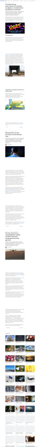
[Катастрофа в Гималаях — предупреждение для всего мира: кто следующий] (20, 350)
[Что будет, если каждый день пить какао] (30, 340)
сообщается (16, 171)
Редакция (19, 446)
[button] (15, 71)
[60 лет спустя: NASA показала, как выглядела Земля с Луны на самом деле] (30, 390)
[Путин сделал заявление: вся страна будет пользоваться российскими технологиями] (20, 380)
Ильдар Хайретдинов (9, 144)
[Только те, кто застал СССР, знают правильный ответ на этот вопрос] (10, 390)
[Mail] (0, 1)
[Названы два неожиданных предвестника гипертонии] (10, 430)
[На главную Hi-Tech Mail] (2, 1)
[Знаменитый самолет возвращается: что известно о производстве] (10, 420)
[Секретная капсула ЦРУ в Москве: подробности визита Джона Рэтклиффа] (30, 380)
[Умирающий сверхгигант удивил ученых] (10, 370)
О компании (3, 446)
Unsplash (8, 260)
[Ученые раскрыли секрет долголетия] (10, 400)
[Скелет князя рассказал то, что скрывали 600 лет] (10, 340)
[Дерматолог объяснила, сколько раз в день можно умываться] (20, 390)
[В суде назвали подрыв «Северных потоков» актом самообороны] (30, 410)
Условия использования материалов (23, 446)
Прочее (9, 2)
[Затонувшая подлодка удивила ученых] (10, 350)
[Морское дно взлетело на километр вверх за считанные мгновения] (30, 350)
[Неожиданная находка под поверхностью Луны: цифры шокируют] (20, 360)
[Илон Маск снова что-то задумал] (20, 440)
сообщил (18, 272)
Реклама (5, 446)
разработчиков (12, 93)
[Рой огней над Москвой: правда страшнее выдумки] (20, 340)
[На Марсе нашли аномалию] (20, 420)
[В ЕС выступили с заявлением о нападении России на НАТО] (10, 380)
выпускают (11, 317)
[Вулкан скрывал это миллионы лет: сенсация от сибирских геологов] (20, 430)
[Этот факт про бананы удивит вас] (30, 370)
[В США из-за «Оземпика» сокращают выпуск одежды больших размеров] (30, 430)
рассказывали (10, 324)
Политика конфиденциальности (36, 446)
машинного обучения (16, 274)
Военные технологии (16, 231)
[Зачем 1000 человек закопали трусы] (20, 370)
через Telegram (12, 191)
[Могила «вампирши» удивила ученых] (30, 420)
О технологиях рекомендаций (30, 446)
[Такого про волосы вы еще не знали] (10, 440)
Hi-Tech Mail (12, 231)
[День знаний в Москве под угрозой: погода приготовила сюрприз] (10, 410)
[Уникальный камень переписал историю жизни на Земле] (30, 360)
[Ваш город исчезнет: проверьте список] (30, 400)
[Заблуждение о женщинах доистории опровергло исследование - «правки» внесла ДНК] (20, 400)
